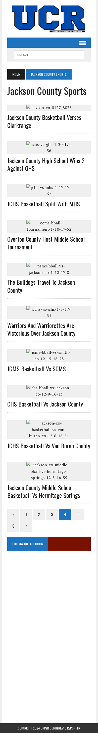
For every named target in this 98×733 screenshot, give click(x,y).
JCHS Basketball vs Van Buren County (48, 445)
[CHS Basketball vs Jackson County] (49, 394)
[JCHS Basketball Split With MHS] (49, 194)
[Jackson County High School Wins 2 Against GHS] (49, 150)
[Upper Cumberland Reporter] (49, 19)
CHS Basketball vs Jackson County (45, 403)
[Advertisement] (49, 603)
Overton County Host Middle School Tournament (46, 242)
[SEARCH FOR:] (49, 54)
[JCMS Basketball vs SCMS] (49, 358)
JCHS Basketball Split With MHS (43, 203)
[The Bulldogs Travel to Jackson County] (49, 272)
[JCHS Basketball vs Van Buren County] (49, 436)
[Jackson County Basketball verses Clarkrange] (49, 107)
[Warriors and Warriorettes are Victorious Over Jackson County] (49, 315)
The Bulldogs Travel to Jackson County (41, 285)
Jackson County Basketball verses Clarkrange (44, 121)
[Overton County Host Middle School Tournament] (49, 229)
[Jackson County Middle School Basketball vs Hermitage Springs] (49, 477)
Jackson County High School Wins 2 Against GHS (45, 164)
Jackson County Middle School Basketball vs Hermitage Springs (43, 491)
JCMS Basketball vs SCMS (36, 368)
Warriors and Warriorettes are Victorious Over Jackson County (41, 329)
